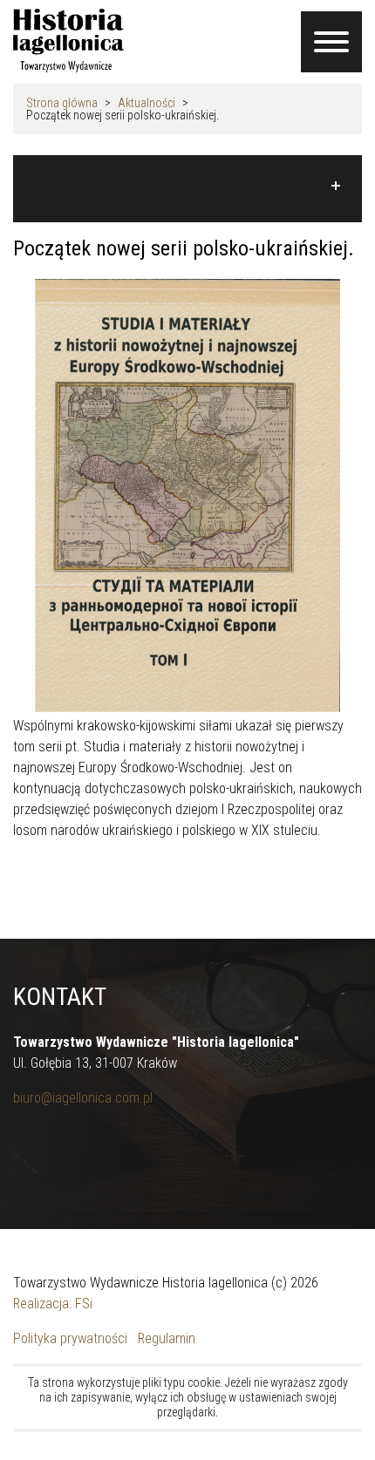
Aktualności (146, 103)
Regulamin (166, 1338)
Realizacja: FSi (52, 1303)
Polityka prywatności (70, 1338)
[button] (187, 185)
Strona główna (62, 103)
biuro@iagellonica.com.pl (83, 1098)
